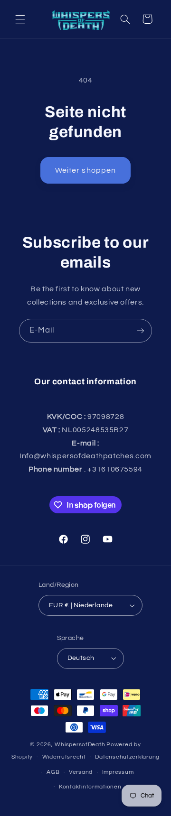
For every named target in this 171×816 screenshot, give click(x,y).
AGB (53, 772)
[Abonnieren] (141, 330)
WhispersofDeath (80, 744)
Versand (81, 772)
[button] (20, 19)
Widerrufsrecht (64, 757)
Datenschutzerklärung (127, 757)
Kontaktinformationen (90, 786)
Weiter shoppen (85, 170)
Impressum (118, 772)
